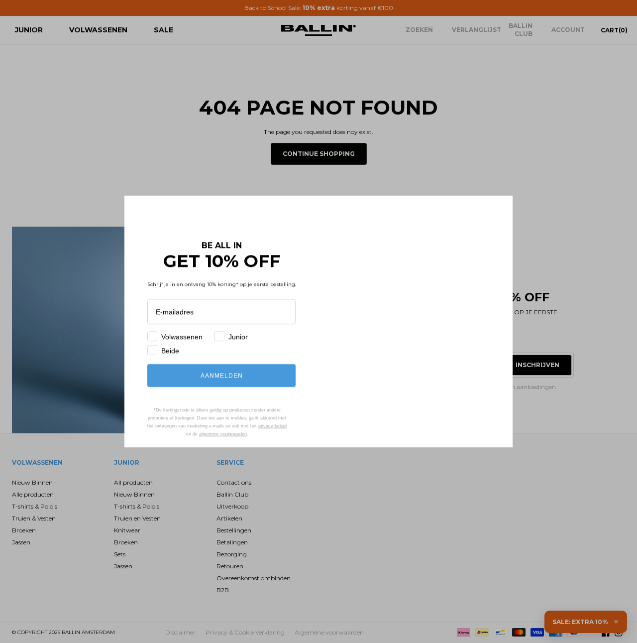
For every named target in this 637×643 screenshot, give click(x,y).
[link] (223, 216)
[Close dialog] (500, 208)
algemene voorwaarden (216, 433)
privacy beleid (242, 425)
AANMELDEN (221, 375)
